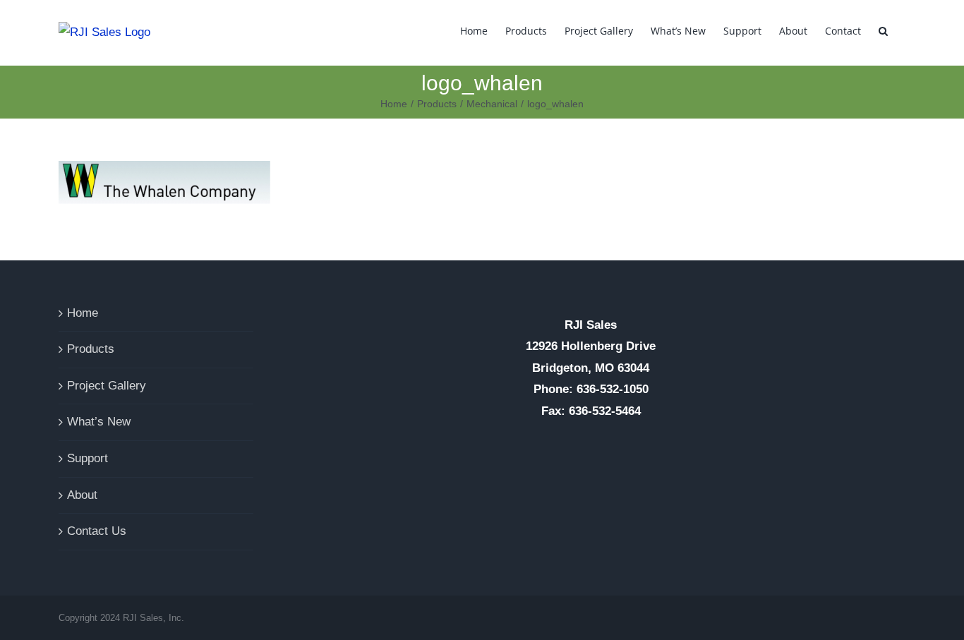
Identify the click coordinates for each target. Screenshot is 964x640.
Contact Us (96, 531)
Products (90, 349)
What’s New (99, 421)
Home (82, 313)
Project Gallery (106, 385)
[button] (883, 29)
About (82, 495)
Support (87, 458)
